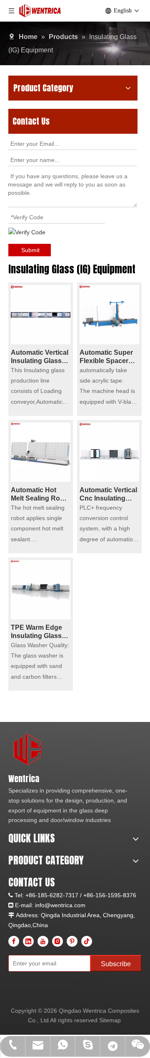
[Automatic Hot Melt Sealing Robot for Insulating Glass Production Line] (40, 451)
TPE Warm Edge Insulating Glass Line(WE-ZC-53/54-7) (40, 632)
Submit (30, 250)
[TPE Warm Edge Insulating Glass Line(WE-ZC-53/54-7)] (40, 589)
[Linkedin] (28, 941)
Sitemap (110, 1020)
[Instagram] (57, 941)
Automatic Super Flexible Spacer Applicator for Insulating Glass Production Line (106, 357)
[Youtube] (43, 941)
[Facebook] (13, 941)
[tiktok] (86, 941)
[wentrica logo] (28, 750)
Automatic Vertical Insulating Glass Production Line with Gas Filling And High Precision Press (39, 357)
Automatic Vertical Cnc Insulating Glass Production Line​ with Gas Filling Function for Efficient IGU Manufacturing (109, 494)
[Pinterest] (72, 941)
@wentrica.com (65, 905)
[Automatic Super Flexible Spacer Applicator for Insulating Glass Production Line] (109, 314)
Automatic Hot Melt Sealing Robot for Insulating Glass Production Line (40, 494)
